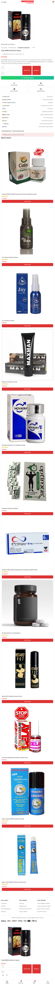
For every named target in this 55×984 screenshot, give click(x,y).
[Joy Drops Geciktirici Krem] (27, 230)
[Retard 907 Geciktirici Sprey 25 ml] (27, 669)
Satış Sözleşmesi (6, 908)
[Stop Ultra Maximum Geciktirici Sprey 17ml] (27, 730)
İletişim (21, 903)
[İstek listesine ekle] (7, 975)
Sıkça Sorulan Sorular (25, 908)
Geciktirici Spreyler (24, 47)
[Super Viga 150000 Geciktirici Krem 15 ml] (27, 855)
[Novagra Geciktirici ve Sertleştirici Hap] (27, 418)
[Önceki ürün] (32, 47)
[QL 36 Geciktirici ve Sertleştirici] (27, 606)
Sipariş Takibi (23, 911)
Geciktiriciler (12, 47)
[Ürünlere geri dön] (33, 47)
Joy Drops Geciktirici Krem (10, 257)
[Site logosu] (27, 2)
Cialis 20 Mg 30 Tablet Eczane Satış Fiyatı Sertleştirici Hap (19, 194)
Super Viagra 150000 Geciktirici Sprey (13, 819)
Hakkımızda (22, 906)
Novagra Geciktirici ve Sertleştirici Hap (13, 445)
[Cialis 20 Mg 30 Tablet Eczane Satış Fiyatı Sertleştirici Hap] (27, 167)
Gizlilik (3, 906)
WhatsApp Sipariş (28, 78)
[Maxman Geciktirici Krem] (27, 354)
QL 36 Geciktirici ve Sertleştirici (11, 633)
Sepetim (3, 911)
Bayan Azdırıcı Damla (43, 908)
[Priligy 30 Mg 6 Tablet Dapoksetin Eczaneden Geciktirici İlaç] (27, 542)
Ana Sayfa (4, 47)
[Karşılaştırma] (3, 975)
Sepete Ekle (27, 70)
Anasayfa (4, 903)
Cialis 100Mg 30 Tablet (43, 903)
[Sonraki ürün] (35, 47)
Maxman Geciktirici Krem (9, 382)
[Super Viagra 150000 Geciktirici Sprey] (27, 791)
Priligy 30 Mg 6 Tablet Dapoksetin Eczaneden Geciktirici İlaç (19, 569)
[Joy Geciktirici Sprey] (27, 293)
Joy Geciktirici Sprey (8, 320)
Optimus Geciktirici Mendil (10, 508)
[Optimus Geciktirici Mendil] (27, 481)
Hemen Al (36, 70)
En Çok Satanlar (41, 911)
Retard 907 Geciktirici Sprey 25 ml (12, 696)
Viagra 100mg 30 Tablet (43, 906)
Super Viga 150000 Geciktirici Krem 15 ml (14, 882)
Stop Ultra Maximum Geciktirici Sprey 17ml (15, 757)
